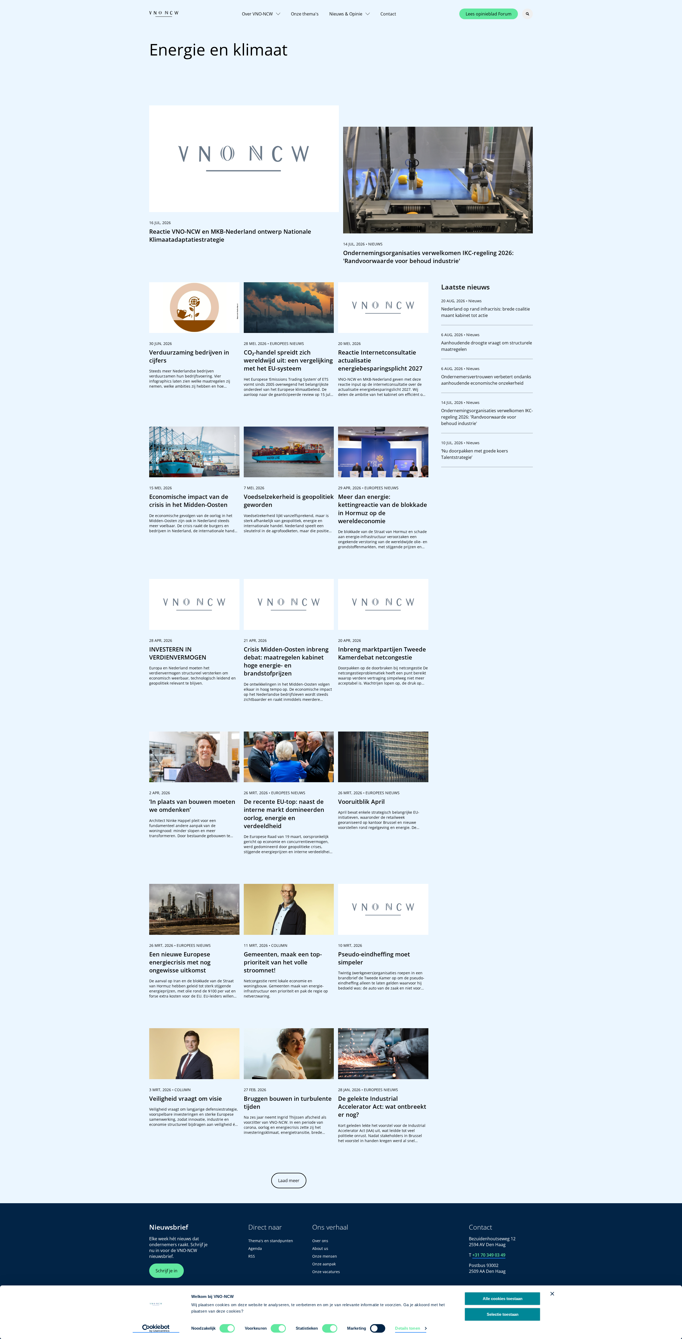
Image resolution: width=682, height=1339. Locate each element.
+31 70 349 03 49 (488, 1255)
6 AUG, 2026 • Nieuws (460, 334)
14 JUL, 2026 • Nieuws (460, 402)
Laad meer (288, 1180)
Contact (388, 14)
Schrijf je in (166, 1271)
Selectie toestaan (502, 1314)
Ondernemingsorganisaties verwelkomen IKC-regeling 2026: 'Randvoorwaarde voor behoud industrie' (487, 417)
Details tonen (407, 1328)
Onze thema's (305, 14)
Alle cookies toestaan (502, 1298)
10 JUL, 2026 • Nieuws (460, 442)
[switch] (278, 1328)
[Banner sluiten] (552, 1294)
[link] (244, 176)
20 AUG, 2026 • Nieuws (461, 300)
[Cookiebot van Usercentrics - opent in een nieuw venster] (156, 1329)
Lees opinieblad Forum (489, 14)
